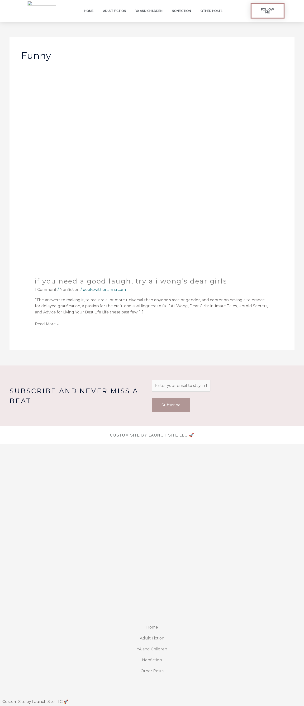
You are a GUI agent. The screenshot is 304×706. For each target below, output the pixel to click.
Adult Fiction (114, 11)
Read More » (47, 323)
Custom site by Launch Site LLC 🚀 (152, 435)
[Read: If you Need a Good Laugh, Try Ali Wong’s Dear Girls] (152, 183)
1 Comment (46, 289)
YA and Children (149, 11)
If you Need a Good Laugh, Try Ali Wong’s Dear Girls (131, 281)
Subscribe (171, 405)
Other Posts (211, 11)
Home (89, 11)
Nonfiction (181, 11)
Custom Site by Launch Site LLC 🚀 (35, 701)
